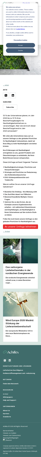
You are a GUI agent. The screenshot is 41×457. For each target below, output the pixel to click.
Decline (20, 50)
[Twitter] (5, 360)
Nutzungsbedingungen (10, 438)
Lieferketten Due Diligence (13, 370)
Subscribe (10, 107)
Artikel (5, 394)
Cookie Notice (20, 29)
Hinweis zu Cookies (9, 433)
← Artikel (6, 85)
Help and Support (9, 400)
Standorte (7, 417)
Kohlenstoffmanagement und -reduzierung (19, 373)
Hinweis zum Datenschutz (12, 435)
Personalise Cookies (20, 40)
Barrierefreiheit (8, 431)
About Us (6, 410)
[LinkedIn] (10, 360)
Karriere (6, 414)
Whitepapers (8, 397)
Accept (20, 45)
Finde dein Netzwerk (10, 384)
